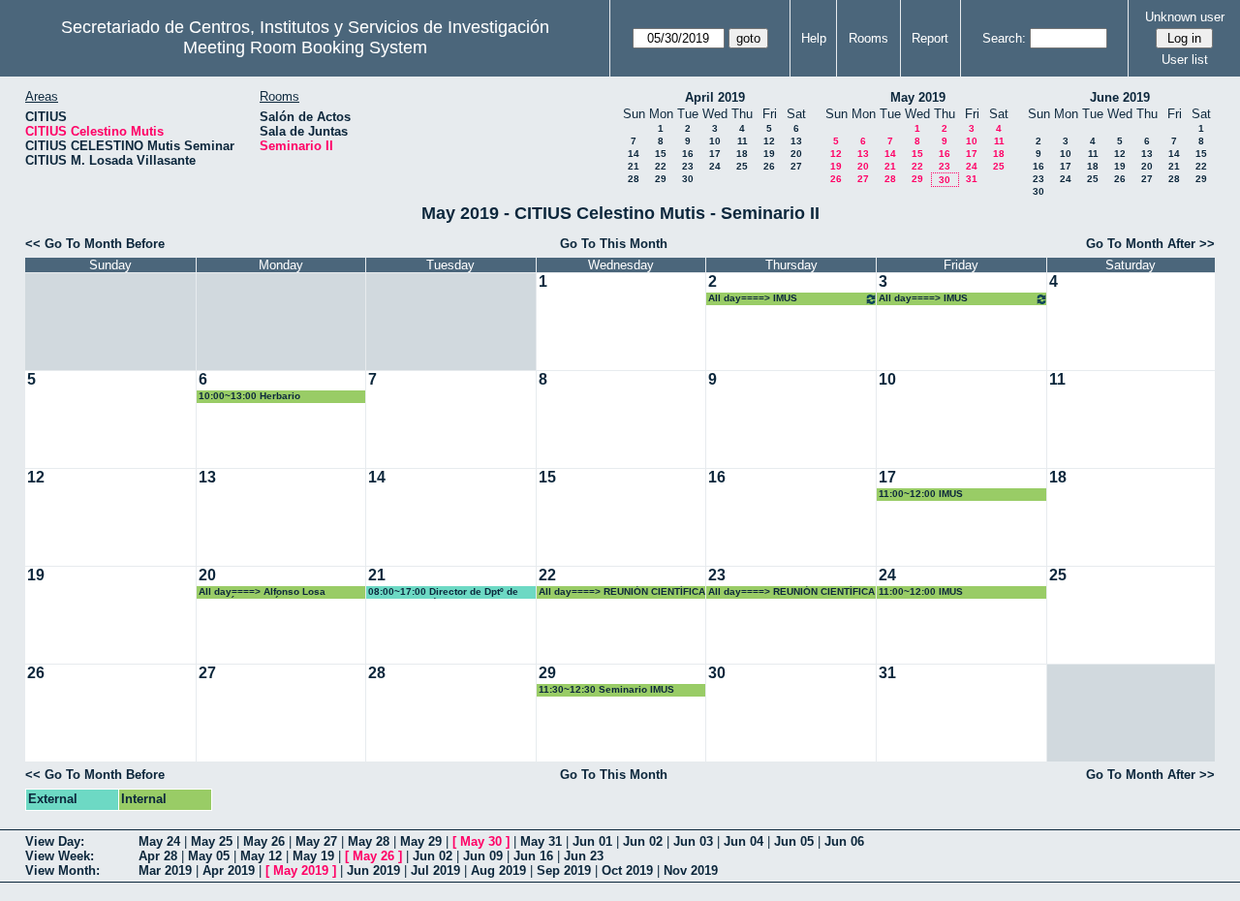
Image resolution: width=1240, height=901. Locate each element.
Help (813, 38)
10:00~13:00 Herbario (249, 395)
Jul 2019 (435, 870)
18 (742, 153)
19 (769, 153)
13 (796, 141)
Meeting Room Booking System (305, 47)
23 (688, 166)
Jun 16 (533, 856)
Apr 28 (158, 856)
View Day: (54, 841)
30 (688, 178)
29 (660, 178)
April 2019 (715, 97)
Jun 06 (844, 841)
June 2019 (1120, 97)
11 (742, 141)
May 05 (209, 856)
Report (930, 38)
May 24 (159, 841)
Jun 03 (693, 841)
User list (1185, 59)
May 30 (481, 841)
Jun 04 (743, 841)
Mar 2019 (165, 870)
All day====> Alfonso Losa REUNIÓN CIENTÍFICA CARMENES (278, 592)
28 (633, 178)
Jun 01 (592, 841)
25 (742, 166)
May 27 (316, 841)
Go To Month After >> (1150, 243)
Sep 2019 (564, 870)
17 (715, 153)
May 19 (313, 856)
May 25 (211, 841)
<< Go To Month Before (95, 243)
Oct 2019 (627, 870)
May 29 (421, 841)
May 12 (261, 856)
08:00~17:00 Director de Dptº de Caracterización (443, 592)
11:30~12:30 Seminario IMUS (606, 689)
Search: (1004, 38)
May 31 (541, 841)
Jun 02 (643, 841)
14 (633, 153)
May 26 (264, 841)
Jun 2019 (373, 870)
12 (769, 141)
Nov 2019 (691, 870)
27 (796, 166)
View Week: (59, 856)
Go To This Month (613, 243)
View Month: (62, 870)
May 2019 (918, 97)
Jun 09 (483, 856)
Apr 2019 (228, 870)
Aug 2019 (498, 870)
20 (796, 153)
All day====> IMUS (752, 298)
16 (688, 153)
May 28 (368, 841)
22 (660, 166)
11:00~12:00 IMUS (921, 493)
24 (715, 166)
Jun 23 (584, 856)
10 (715, 141)
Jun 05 (794, 841)
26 (769, 166)
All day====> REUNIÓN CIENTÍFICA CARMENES (622, 592)
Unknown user (1184, 17)
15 (660, 153)
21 (633, 166)
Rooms (868, 38)
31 (971, 178)
